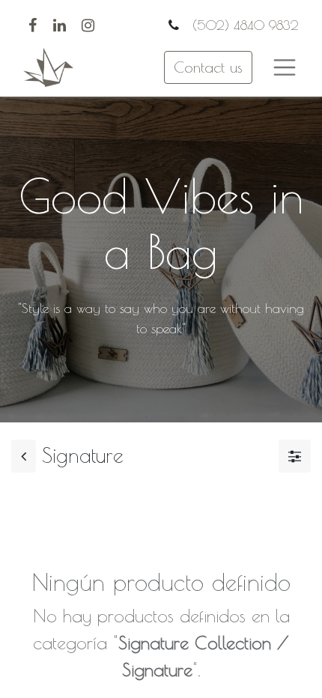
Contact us (208, 67)
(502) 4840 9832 (243, 25)
